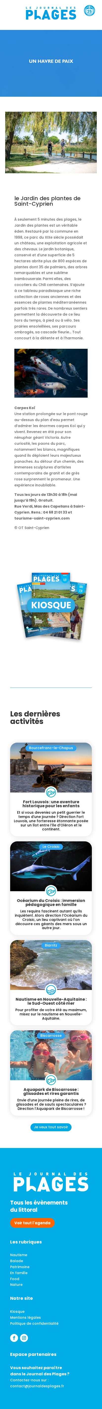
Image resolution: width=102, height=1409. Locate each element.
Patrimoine (19, 1266)
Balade (16, 1260)
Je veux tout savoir (51, 1127)
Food (14, 1278)
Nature (16, 1284)
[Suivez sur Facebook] (14, 1338)
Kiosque (17, 1311)
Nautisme (18, 1254)
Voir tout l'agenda (32, 1223)
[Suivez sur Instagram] (24, 1338)
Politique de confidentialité (34, 1323)
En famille (18, 1272)
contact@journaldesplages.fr (37, 1386)
